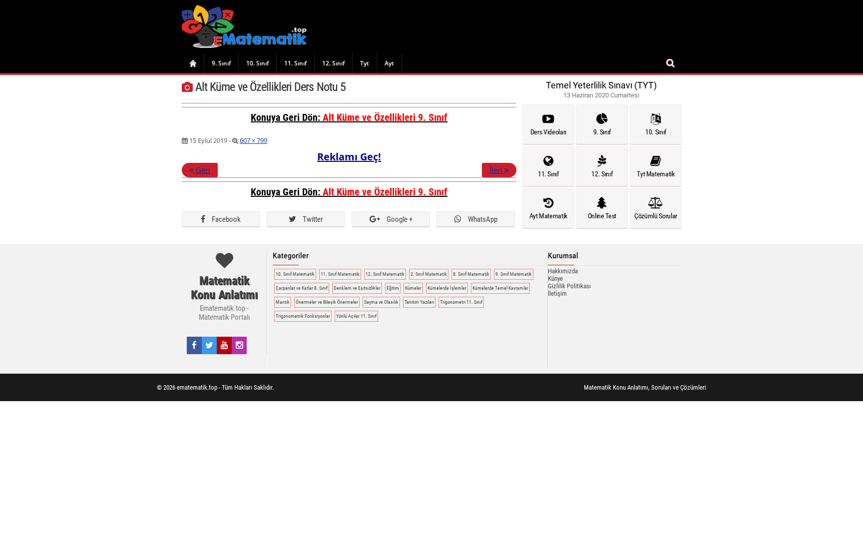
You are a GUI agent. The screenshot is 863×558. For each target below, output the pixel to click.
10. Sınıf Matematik (295, 274)
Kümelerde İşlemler (447, 288)
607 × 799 (253, 140)
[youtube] (224, 345)
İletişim (557, 293)
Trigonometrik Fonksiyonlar (303, 316)
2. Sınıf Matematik (429, 274)
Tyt (364, 63)
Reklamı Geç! (349, 156)
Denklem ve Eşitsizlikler (357, 288)
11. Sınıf (295, 63)
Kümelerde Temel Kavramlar (500, 288)
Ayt (389, 63)
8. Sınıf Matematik (471, 274)
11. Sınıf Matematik (340, 274)
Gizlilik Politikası (569, 286)
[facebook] (194, 345)
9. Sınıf (221, 63)
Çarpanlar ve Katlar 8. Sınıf (302, 288)
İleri (496, 170)
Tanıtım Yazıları (419, 302)
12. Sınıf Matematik (385, 274)
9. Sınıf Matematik (513, 274)
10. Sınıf (257, 63)
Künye (555, 278)
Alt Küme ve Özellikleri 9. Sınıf (385, 117)
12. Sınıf (333, 63)
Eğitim (393, 288)
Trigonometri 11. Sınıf (461, 302)
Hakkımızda (563, 271)
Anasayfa (193, 63)
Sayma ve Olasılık (381, 302)
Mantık (283, 302)
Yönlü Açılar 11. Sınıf (356, 316)
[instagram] (239, 345)
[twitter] (209, 345)
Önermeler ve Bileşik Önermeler (327, 302)
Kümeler (413, 288)
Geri (202, 170)
